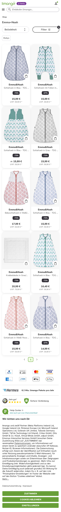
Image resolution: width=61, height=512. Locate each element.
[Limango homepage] (8, 3)
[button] (15, 29)
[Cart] (26, 76)
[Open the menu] (3, 9)
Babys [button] (6, 38)
